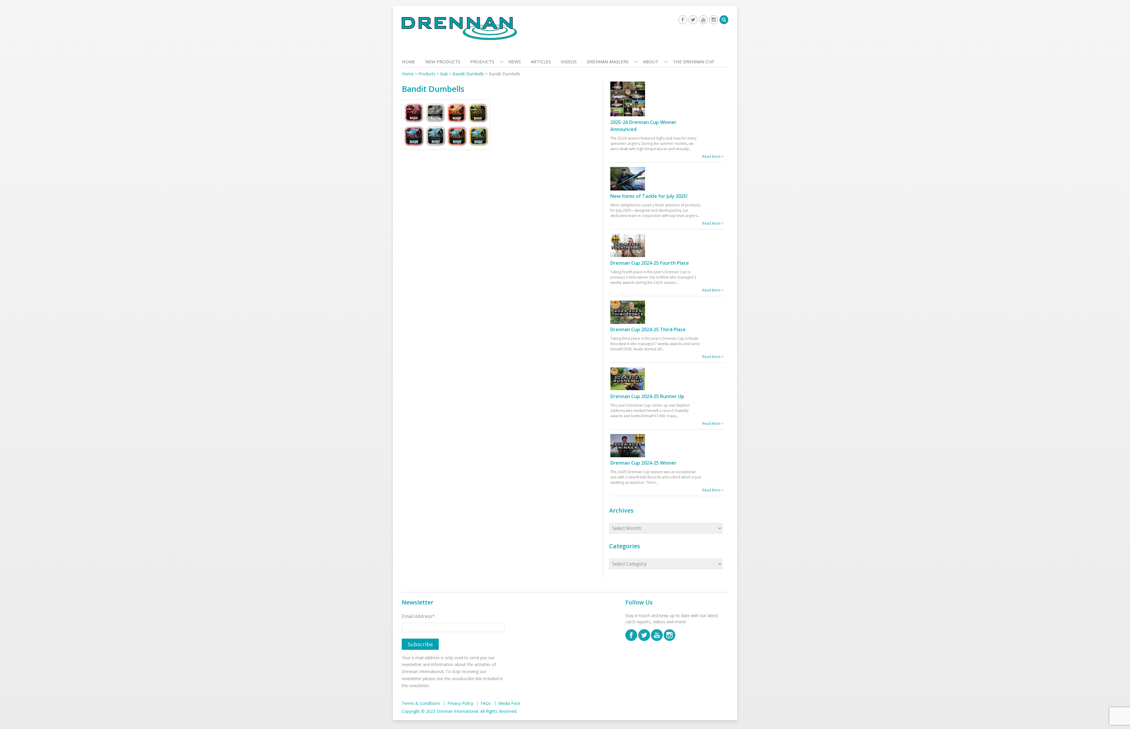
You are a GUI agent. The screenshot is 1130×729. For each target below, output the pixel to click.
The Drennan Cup (693, 61)
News (514, 61)
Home (408, 61)
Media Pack (509, 703)
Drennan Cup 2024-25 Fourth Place (649, 263)
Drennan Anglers (608, 61)
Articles (541, 61)
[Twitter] (693, 19)
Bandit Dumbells (468, 74)
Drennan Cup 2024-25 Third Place (648, 329)
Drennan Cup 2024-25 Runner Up (647, 396)
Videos (569, 61)
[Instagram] (713, 19)
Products (482, 61)
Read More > (713, 156)
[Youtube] (703, 19)
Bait (444, 74)
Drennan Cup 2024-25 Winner (643, 463)
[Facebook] (682, 19)
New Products (442, 61)
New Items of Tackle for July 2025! (648, 196)
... (690, 148)
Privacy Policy (460, 703)
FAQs (486, 703)
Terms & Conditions (421, 703)
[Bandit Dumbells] (446, 126)
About (650, 61)
